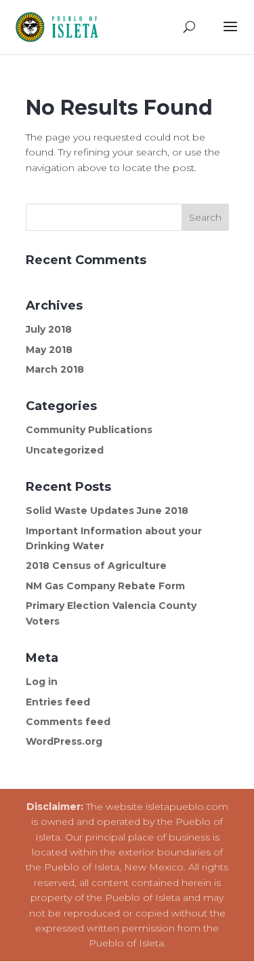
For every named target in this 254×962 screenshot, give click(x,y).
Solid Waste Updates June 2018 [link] (107, 510)
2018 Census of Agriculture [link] (96, 565)
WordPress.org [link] (64, 741)
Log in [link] (42, 682)
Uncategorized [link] (65, 450)
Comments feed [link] (68, 722)
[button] (230, 35)
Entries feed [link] (58, 702)
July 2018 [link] (49, 329)
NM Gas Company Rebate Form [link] (105, 586)
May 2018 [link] (49, 350)
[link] (61, 26)
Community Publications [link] (89, 430)
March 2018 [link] (55, 369)
